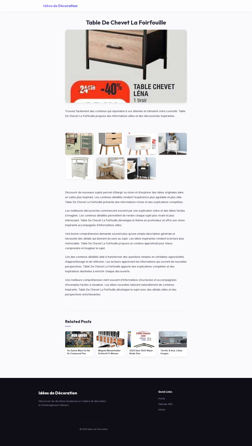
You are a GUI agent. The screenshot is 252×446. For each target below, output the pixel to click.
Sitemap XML (165, 404)
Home (161, 398)
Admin (161, 409)
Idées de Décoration (57, 392)
